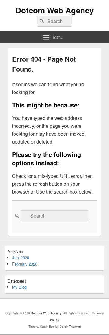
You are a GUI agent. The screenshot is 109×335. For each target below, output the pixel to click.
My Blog (19, 287)
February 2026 (24, 264)
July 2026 (20, 257)
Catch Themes (70, 326)
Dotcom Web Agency (54, 10)
